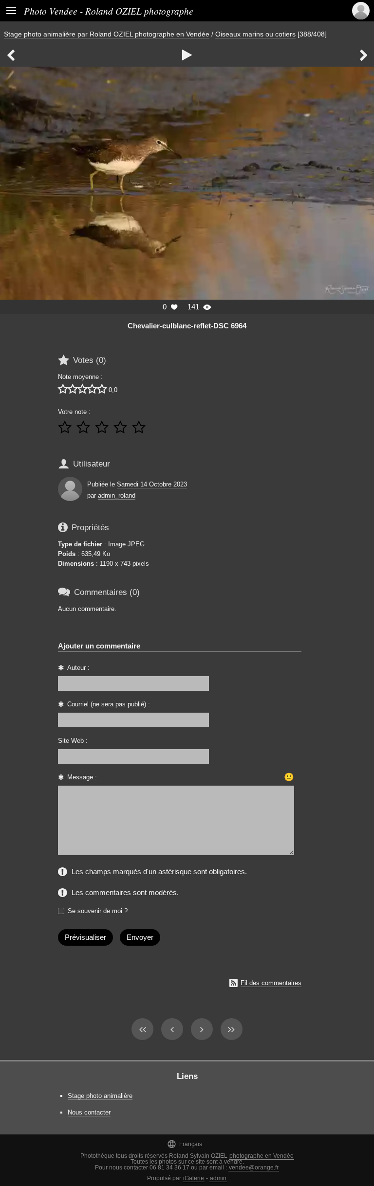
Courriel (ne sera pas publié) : (108, 704)
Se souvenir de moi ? (98, 911)
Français (184, 1144)
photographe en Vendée (261, 1156)
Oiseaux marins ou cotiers (255, 34)
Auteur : (78, 667)
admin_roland (116, 495)
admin (218, 1178)
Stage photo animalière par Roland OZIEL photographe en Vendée (106, 34)
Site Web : (73, 740)
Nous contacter (89, 1112)
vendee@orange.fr (254, 1167)
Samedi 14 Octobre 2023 (152, 484)
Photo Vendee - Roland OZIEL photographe (108, 10)
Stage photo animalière (100, 1095)
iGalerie (193, 1178)
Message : (82, 777)
